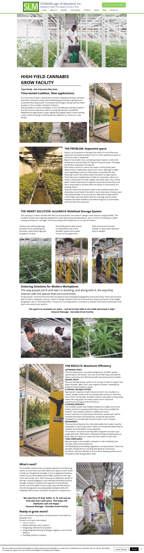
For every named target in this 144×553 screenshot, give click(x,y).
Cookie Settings (121, 549)
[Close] (141, 549)
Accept (134, 549)
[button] (64, 10)
